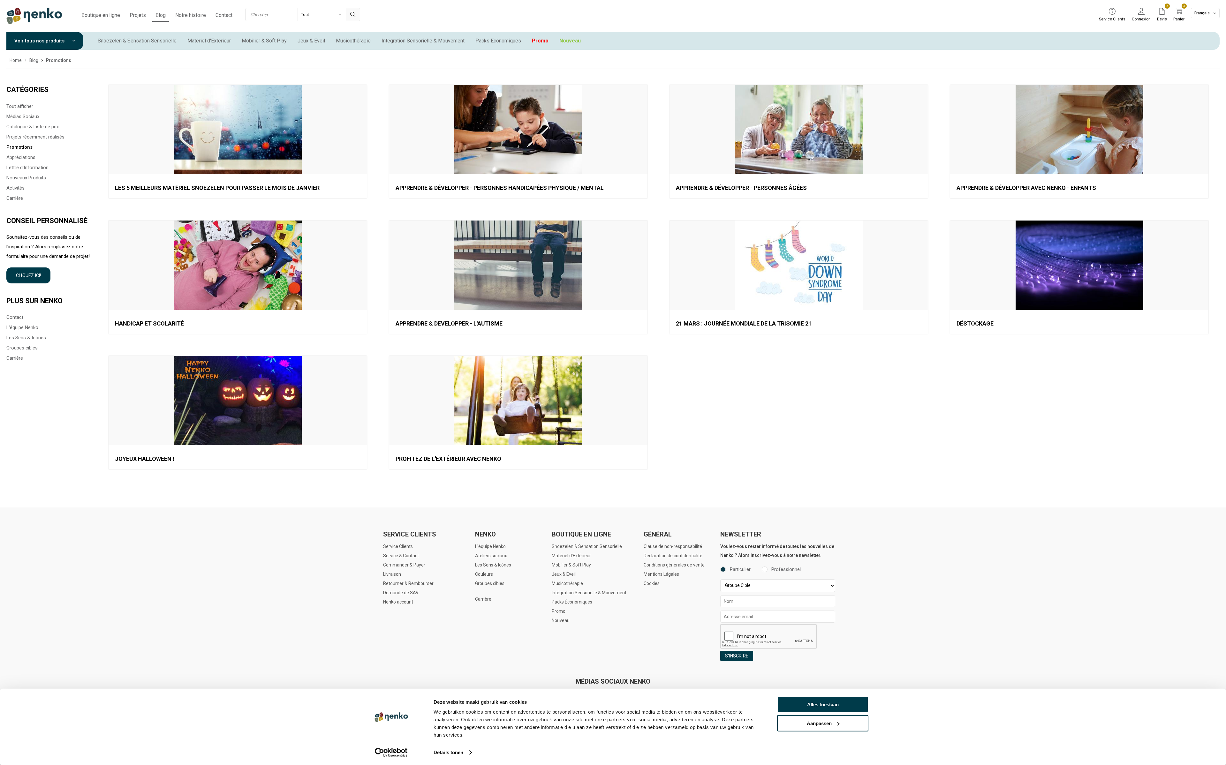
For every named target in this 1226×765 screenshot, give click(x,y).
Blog (160, 15)
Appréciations (20, 157)
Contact (224, 15)
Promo (540, 41)
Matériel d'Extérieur (209, 41)
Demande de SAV (401, 592)
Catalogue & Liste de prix (32, 127)
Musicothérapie (353, 41)
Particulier (740, 569)
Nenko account (398, 601)
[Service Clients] (1112, 12)
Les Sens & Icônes (26, 338)
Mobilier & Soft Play (264, 41)
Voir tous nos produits (40, 41)
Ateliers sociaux (491, 555)
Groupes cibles (22, 348)
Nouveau (570, 41)
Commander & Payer (404, 564)
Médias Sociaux (22, 116)
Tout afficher (19, 106)
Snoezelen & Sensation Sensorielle (137, 41)
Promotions (19, 147)
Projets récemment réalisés (35, 137)
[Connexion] (1141, 12)
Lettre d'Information (27, 167)
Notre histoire (190, 15)
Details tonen (448, 752)
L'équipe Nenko (22, 327)
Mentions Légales (661, 574)
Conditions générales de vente (674, 564)
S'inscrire (736, 655)
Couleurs (484, 574)
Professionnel (786, 569)
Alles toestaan (823, 704)
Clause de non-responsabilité (673, 546)
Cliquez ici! (28, 275)
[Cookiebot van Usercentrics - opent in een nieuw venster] (391, 752)
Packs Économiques (498, 41)
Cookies (652, 583)
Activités (15, 188)
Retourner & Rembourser (408, 583)
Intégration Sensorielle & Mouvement (423, 41)
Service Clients (398, 546)
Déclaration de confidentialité (673, 555)
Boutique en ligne (100, 15)
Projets (138, 15)
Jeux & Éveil (311, 41)
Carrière (14, 198)
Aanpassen (819, 723)
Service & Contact (401, 555)
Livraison (392, 574)
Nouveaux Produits (26, 178)
